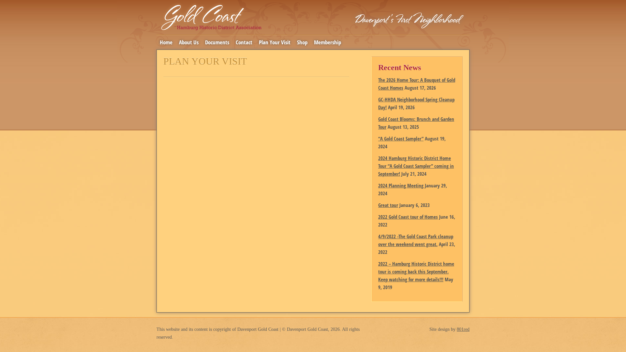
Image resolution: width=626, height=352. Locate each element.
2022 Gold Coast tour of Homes (408, 216)
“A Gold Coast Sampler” (401, 138)
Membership (327, 42)
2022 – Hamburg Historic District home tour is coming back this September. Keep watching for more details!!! (416, 271)
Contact (244, 42)
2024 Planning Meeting (401, 185)
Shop (302, 42)
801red (463, 329)
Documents (217, 42)
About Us (189, 42)
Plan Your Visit (275, 42)
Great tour (388, 205)
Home (166, 42)
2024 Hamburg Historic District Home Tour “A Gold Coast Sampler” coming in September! (416, 166)
